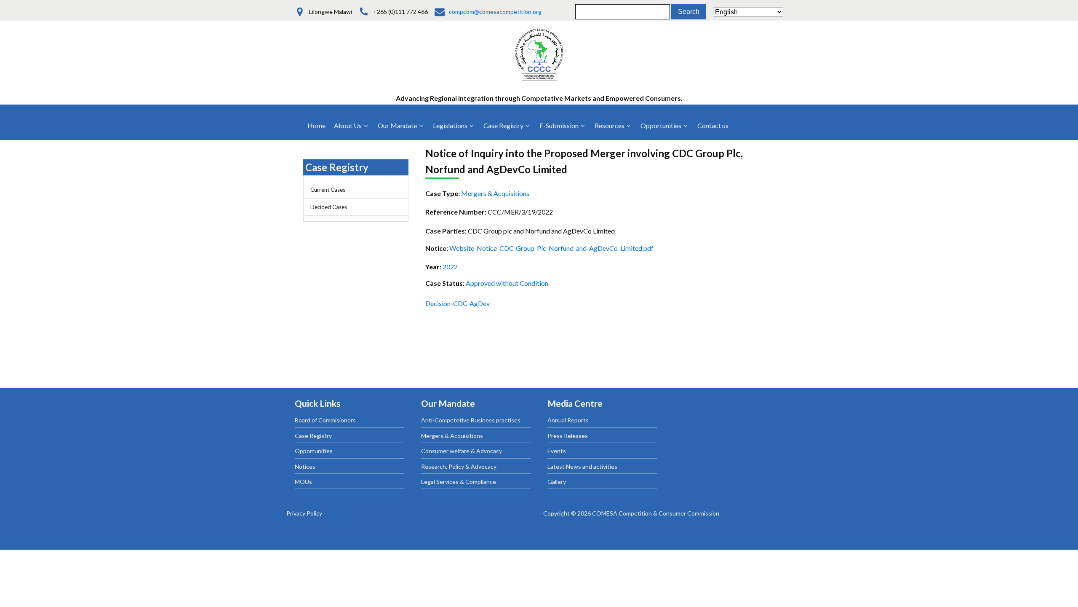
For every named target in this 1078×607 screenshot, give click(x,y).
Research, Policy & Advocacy (458, 466)
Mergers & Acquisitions (452, 435)
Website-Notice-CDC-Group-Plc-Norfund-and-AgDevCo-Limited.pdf (551, 248)
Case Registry (313, 435)
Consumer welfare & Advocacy (461, 450)
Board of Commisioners (325, 420)
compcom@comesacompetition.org (495, 11)
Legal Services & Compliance (458, 481)
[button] (352, 125)
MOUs (303, 481)
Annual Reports (568, 420)
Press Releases (567, 435)
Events (556, 450)
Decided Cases (328, 207)
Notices (305, 466)
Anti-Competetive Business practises (470, 420)
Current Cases (327, 189)
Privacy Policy (304, 513)
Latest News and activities (582, 466)
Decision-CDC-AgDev (457, 303)
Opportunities (314, 450)
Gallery (556, 481)
